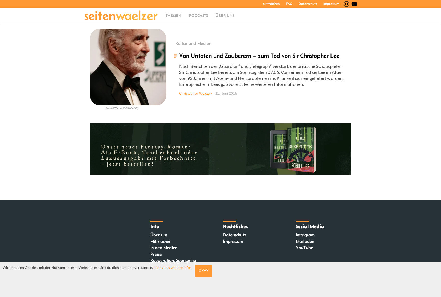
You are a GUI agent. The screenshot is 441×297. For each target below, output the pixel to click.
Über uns (225, 15)
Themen (173, 15)
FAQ (289, 4)
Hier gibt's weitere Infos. (173, 267)
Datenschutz (308, 4)
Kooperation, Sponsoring (173, 260)
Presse (156, 254)
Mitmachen (271, 4)
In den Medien (163, 247)
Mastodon (305, 241)
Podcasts (198, 15)
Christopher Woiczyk (195, 93)
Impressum (331, 4)
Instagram (305, 234)
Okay (204, 270)
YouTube (304, 247)
